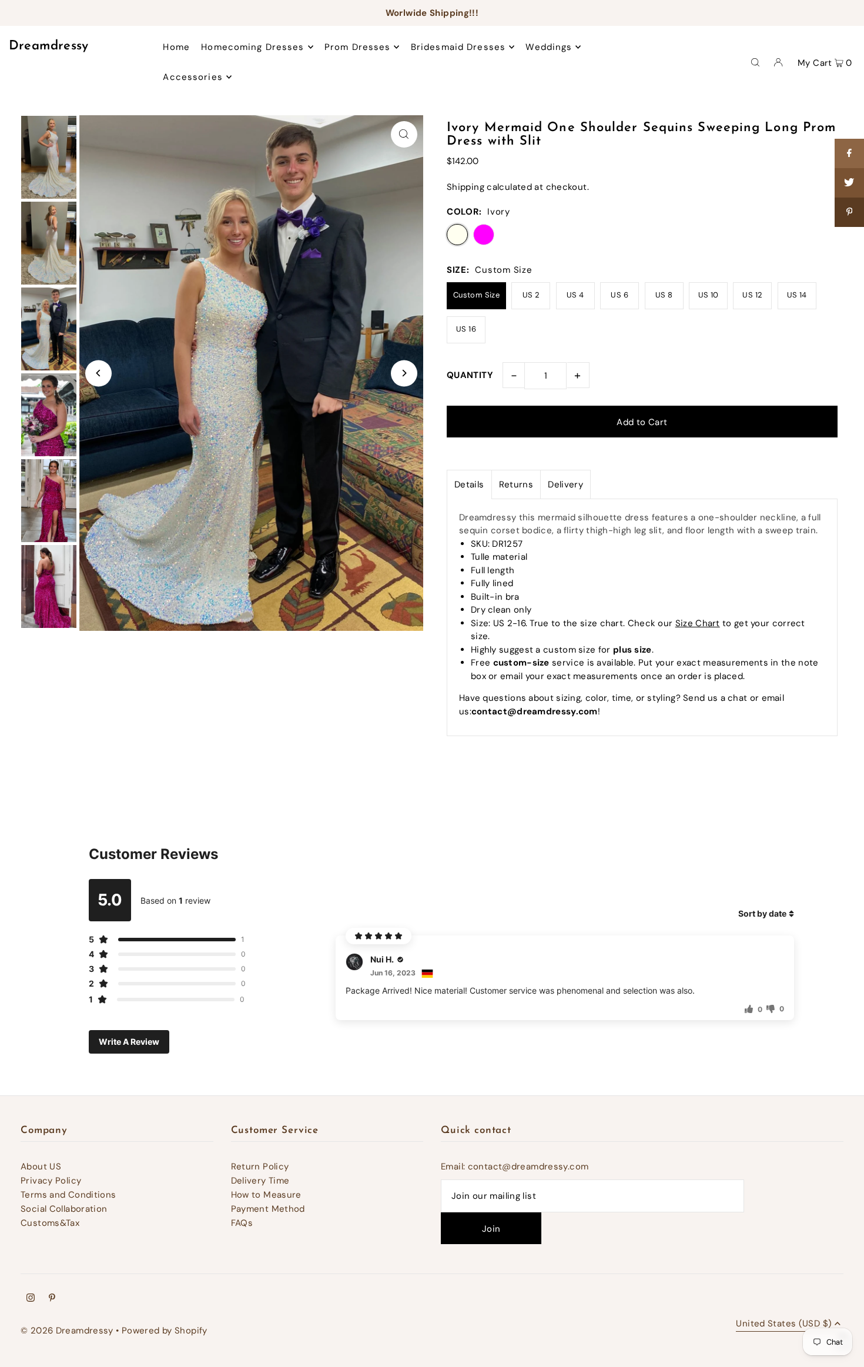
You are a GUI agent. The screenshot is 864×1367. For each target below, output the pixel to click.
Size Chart (697, 623)
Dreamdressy (49, 46)
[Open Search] (755, 61)
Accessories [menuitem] (192, 77)
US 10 (708, 295)
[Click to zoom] (404, 134)
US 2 (531, 295)
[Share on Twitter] (849, 183)
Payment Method (268, 1209)
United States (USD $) (784, 1324)
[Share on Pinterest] (849, 212)
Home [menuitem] (176, 47)
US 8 (664, 295)
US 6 (619, 295)
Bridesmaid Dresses (458, 47)
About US (41, 1166)
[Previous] (98, 373)
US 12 (752, 295)
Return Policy (260, 1166)
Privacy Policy (51, 1180)
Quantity (470, 375)
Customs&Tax (50, 1223)
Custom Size (476, 295)
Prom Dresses (357, 47)
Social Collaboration (64, 1209)
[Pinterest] (52, 1299)
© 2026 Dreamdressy (67, 1330)
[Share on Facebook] (849, 153)
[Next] (404, 373)
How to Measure (266, 1195)
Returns (516, 484)
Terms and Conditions (68, 1195)
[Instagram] (30, 1299)
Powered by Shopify (164, 1330)
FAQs (242, 1223)
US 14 (797, 295)
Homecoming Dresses (252, 47)
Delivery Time (260, 1180)
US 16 (466, 329)
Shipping (465, 187)
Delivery (565, 484)
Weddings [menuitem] (548, 47)
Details (469, 484)
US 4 (575, 295)
